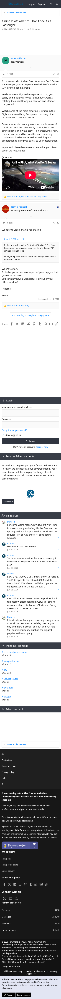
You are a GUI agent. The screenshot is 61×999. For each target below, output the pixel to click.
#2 (58, 222)
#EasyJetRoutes (10, 678)
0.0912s (44, 971)
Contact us (7, 760)
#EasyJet (6, 696)
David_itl (11, 521)
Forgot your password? (14, 430)
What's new (8, 851)
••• (58, 537)
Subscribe (8, 501)
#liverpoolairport (11, 660)
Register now (42, 446)
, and (27, 196)
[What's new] (51, 4)
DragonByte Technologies (25, 962)
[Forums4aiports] (30, 497)
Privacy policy (8, 772)
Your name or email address (17, 407)
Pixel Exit (16, 966)
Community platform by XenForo (30, 956)
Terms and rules (9, 766)
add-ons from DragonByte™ (41, 959)
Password (7, 419)
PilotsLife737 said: (12, 239)
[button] (30, 754)
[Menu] (4, 4)
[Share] (53, 74)
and (18, 305)
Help (4, 778)
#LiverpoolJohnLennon (14, 651)
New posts (6, 858)
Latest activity (8, 870)
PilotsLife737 (10, 29)
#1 (58, 74)
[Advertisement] (30, 43)
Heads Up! (12, 515)
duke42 (56, 930)
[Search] (57, 4)
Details (41, 962)
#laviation (7, 687)
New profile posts (10, 864)
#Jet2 (5, 669)
